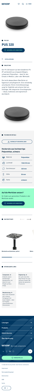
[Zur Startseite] (6, 4)
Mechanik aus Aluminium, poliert (11, 251)
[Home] (2, 59)
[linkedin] (3, 351)
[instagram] (13, 351)
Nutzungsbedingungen (8, 372)
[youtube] (10, 351)
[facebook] (6, 351)
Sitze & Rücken (9, 59)
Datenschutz (5, 375)
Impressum (5, 368)
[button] (17, 322)
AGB (3, 379)
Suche (3, 383)
